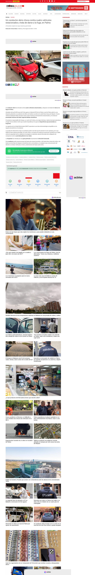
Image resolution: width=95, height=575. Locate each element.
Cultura (34, 13)
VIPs (51, 13)
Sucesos (16, 13)
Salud (39, 13)
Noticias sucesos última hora (50, 157)
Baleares (11, 13)
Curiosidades (58, 13)
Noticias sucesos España (41, 159)
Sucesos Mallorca (19, 159)
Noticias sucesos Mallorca (29, 159)
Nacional (22, 13)
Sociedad (45, 13)
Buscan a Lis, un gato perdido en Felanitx (73, 122)
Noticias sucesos (40, 157)
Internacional (65, 13)
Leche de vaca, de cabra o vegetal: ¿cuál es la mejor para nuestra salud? (74, 52)
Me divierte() (28, 185)
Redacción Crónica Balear (12, 28)
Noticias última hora (18, 162)
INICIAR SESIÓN (9, 1)
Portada (7, 17)
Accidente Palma (32, 157)
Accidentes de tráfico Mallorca (12, 157)
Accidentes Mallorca (23, 157)
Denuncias (73, 13)
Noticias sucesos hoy (10, 159)
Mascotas (80, 13)
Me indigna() (56, 185)
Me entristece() (38, 185)
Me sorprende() (47, 185)
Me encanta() (19, 185)
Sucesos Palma (9, 162)
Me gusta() (10, 185)
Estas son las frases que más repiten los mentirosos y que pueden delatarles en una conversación (74, 32)
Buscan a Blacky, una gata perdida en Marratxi (75, 90)
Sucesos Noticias (50, 159)
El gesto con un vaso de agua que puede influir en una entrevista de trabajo (75, 42)
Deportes (28, 13)
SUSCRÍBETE (16, 1)
